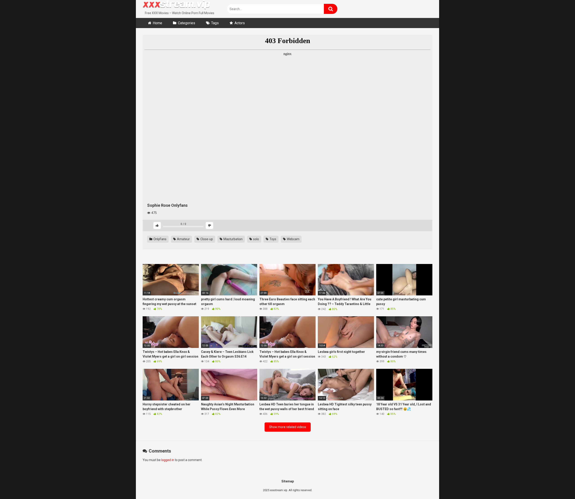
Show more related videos (287, 427)
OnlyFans (159, 239)
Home (157, 23)
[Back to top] (560, 485)
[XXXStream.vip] (176, 5)
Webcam (292, 239)
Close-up (206, 239)
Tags (215, 23)
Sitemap (287, 481)
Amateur (183, 239)
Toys (272, 239)
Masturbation (233, 239)
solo (255, 239)
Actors (239, 23)
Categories (186, 23)
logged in (167, 460)
